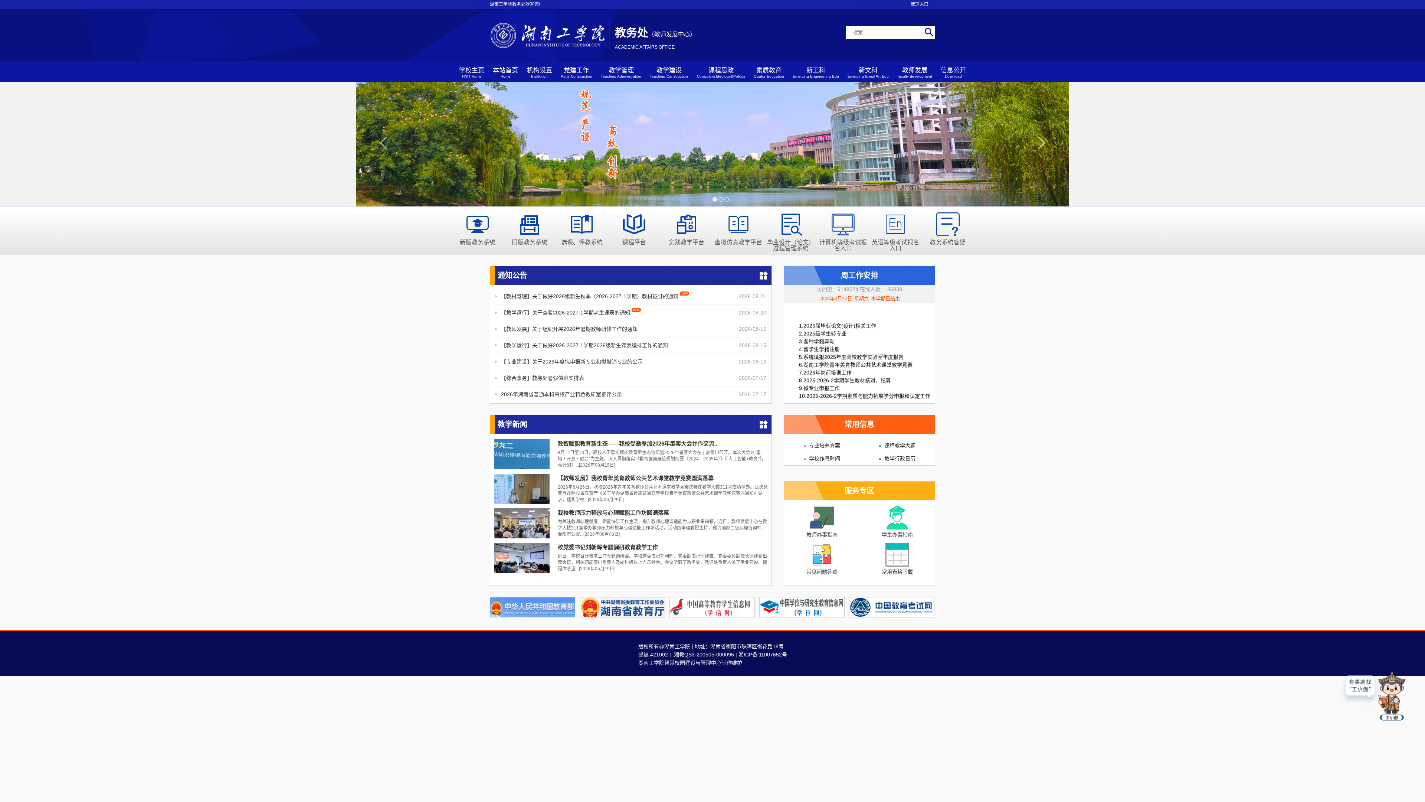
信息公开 (953, 72)
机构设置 (539, 72)
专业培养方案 (824, 446)
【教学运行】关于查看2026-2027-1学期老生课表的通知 (566, 313)
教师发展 (915, 72)
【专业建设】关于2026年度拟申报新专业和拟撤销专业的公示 (572, 362)
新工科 (816, 72)
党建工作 (576, 72)
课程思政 (721, 72)
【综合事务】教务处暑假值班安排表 (542, 378)
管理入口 (919, 4)
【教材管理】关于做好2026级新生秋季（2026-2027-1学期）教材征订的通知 (590, 296)
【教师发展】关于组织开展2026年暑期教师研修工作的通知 (569, 329)
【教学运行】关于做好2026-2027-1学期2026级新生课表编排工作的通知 (584, 345)
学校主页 (471, 72)
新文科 (868, 72)
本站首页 (505, 72)
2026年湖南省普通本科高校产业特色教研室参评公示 (561, 394)
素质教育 (769, 72)
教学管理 (621, 72)
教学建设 (669, 72)
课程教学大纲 (899, 446)
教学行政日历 (899, 459)
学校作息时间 (824, 459)
